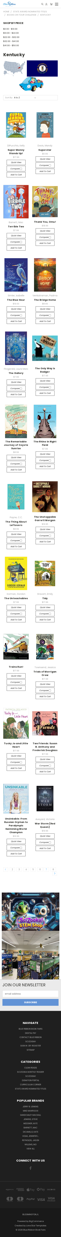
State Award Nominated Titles (30, 1088)
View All (31, 1148)
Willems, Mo (30, 1144)
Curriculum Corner (30, 1084)
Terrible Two (16, 226)
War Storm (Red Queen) (45, 825)
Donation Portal (30, 1080)
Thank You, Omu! (45, 221)
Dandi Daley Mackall (30, 1115)
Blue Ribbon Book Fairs (30, 1028)
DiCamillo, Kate (30, 1131)
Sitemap (30, 1050)
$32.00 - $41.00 (11, 41)
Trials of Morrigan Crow (45, 673)
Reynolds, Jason (30, 1140)
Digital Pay (30, 1033)
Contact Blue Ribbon (31, 1037)
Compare (15, 168)
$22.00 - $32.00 (11, 37)
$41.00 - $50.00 (11, 45)
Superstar (44, 150)
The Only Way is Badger (45, 370)
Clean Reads (30, 1067)
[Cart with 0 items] (51, 4)
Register (36, 1045)
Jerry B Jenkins (30, 1106)
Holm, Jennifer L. (30, 1136)
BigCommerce (36, 1221)
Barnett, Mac (30, 1127)
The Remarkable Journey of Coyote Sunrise (16, 445)
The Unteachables (16, 598)
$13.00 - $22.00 (11, 32)
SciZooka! (30, 1041)
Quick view (16, 162)
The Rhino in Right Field (45, 443)
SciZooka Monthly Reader (30, 1072)
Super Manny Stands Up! (16, 151)
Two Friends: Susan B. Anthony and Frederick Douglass (45, 747)
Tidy (45, 598)
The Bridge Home (45, 300)
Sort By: (9, 97)
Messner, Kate (30, 1123)
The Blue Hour (16, 300)
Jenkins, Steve (30, 1119)
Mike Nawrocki (30, 1110)
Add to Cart (16, 174)
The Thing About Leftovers (16, 523)
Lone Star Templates (36, 1225)
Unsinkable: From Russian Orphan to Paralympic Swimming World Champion (16, 825)
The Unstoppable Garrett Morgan (45, 518)
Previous (5, 1234)
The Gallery (16, 373)
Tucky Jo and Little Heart (16, 745)
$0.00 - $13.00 (10, 28)
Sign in (24, 1045)
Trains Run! (16, 666)
